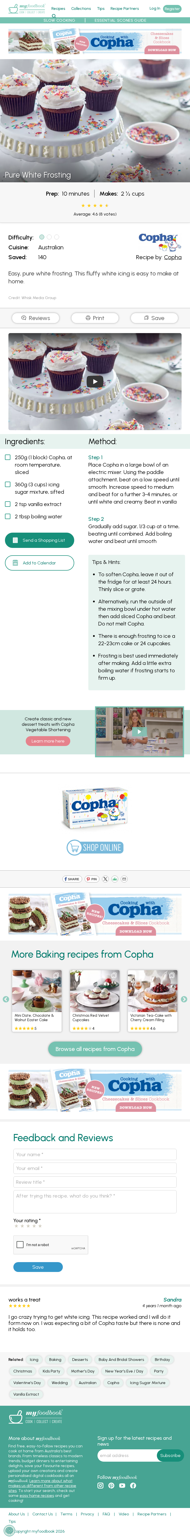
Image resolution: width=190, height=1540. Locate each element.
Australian (51, 247)
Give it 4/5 (101, 206)
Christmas (22, 1371)
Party (159, 1371)
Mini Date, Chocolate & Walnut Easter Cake (34, 1017)
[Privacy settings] (9, 1530)
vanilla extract (26, 1394)
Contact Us (42, 1514)
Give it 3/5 (95, 206)
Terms (66, 1514)
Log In (155, 8)
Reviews (38, 318)
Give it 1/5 (83, 206)
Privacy (87, 1514)
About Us (16, 1514)
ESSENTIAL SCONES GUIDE (120, 20)
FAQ (106, 1514)
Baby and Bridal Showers (121, 1359)
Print (98, 318)
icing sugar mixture (148, 1382)
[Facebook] (72, 879)
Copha (173, 257)
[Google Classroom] (114, 879)
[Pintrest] (92, 879)
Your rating (27, 1220)
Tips (101, 8)
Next (184, 999)
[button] (139, 731)
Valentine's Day (27, 1382)
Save (157, 318)
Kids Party (51, 1371)
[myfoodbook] (35, 1424)
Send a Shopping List (44, 540)
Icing (34, 1359)
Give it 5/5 (106, 206)
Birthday (162, 1359)
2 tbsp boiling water (38, 516)
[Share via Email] (124, 879)
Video (124, 1514)
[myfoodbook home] (27, 14)
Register (172, 8)
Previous (6, 999)
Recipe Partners (125, 8)
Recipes (58, 8)
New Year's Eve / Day (124, 1371)
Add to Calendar (39, 563)
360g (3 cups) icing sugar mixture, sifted (39, 488)
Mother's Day (83, 1371)
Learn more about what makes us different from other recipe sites (42, 1485)
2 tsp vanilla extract (38, 504)
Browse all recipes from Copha (95, 1048)
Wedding (60, 1382)
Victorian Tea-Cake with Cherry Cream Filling (151, 1017)
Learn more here (48, 741)
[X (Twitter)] (105, 879)
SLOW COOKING (59, 20)
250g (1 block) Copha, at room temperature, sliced (43, 464)
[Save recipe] (56, 976)
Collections (81, 8)
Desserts (80, 1359)
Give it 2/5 (89, 206)
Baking (55, 1359)
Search (54, 16)
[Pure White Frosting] (95, 179)
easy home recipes (37, 1495)
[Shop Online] (95, 850)
